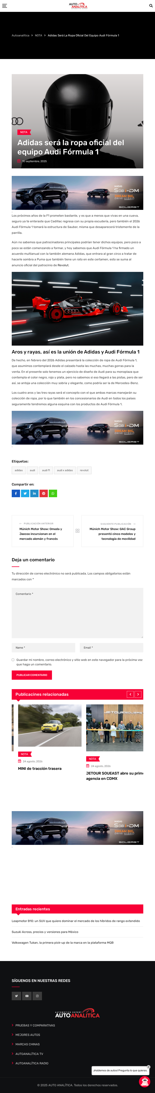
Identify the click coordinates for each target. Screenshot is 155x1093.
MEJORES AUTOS (28, 1035)
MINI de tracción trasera (33, 768)
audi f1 (46, 470)
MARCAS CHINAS (28, 1044)
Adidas (19, 470)
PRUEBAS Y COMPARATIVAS (35, 1025)
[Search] (151, 6)
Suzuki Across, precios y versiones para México (45, 932)
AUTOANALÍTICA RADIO (32, 1063)
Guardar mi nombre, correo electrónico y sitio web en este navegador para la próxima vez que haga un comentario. (79, 662)
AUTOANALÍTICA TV (29, 1054)
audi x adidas (65, 470)
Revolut (62, 265)
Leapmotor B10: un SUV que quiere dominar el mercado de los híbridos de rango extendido (76, 921)
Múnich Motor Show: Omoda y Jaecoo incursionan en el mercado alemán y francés (40, 533)
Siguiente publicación (116, 524)
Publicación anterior (38, 523)
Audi (32, 470)
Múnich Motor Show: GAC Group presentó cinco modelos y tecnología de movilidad (113, 533)
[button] (130, 694)
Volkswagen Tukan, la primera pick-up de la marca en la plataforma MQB (63, 942)
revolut (84, 470)
